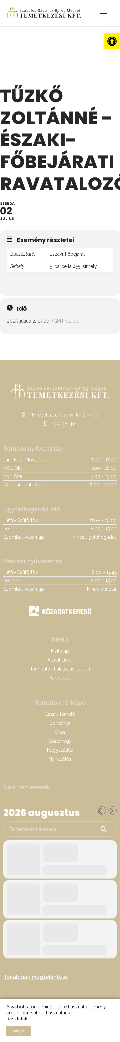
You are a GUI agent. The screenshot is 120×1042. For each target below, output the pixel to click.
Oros (60, 732)
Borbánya (60, 723)
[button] (112, 41)
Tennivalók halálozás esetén (60, 668)
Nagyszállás (60, 750)
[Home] (44, 18)
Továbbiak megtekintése (35, 977)
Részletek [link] (16, 1018)
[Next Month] (112, 810)
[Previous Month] (102, 810)
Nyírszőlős (60, 759)
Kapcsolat (60, 677)
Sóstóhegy (60, 741)
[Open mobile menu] (106, 13)
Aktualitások (60, 659)
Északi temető (60, 714)
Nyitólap (60, 650)
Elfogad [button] (18, 1031)
